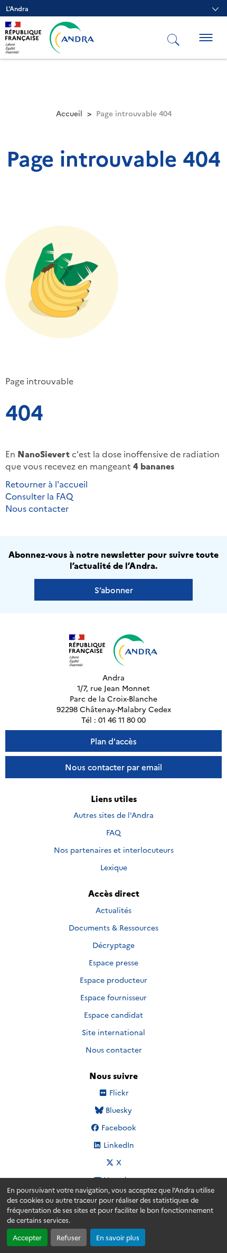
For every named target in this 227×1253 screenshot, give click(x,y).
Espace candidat (113, 1014)
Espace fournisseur (113, 997)
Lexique (113, 867)
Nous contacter (37, 508)
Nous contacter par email (113, 766)
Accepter (27, 1237)
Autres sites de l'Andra (113, 814)
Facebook (118, 1127)
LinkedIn (118, 1144)
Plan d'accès (113, 741)
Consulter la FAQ (39, 496)
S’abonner (113, 589)
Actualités (113, 910)
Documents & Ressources (113, 927)
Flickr (119, 1092)
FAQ (113, 832)
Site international (113, 1032)
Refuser (68, 1237)
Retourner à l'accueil (46, 484)
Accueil (69, 113)
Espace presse (113, 962)
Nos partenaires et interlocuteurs (114, 849)
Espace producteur (113, 979)
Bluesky (118, 1110)
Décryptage (113, 944)
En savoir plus (117, 1237)
